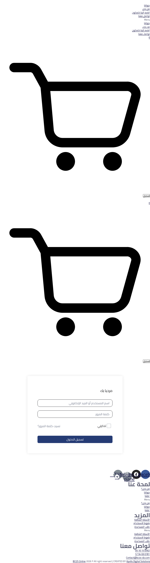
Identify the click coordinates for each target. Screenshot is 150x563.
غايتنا (147, 496)
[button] (75, 20)
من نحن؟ (145, 488)
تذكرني (102, 426)
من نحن (146, 9)
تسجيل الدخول (75, 439)
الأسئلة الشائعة (142, 519)
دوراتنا (147, 5)
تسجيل (146, 196)
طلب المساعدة (142, 527)
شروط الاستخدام (142, 523)
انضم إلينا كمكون (141, 12)
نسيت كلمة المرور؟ (49, 426)
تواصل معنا (144, 16)
